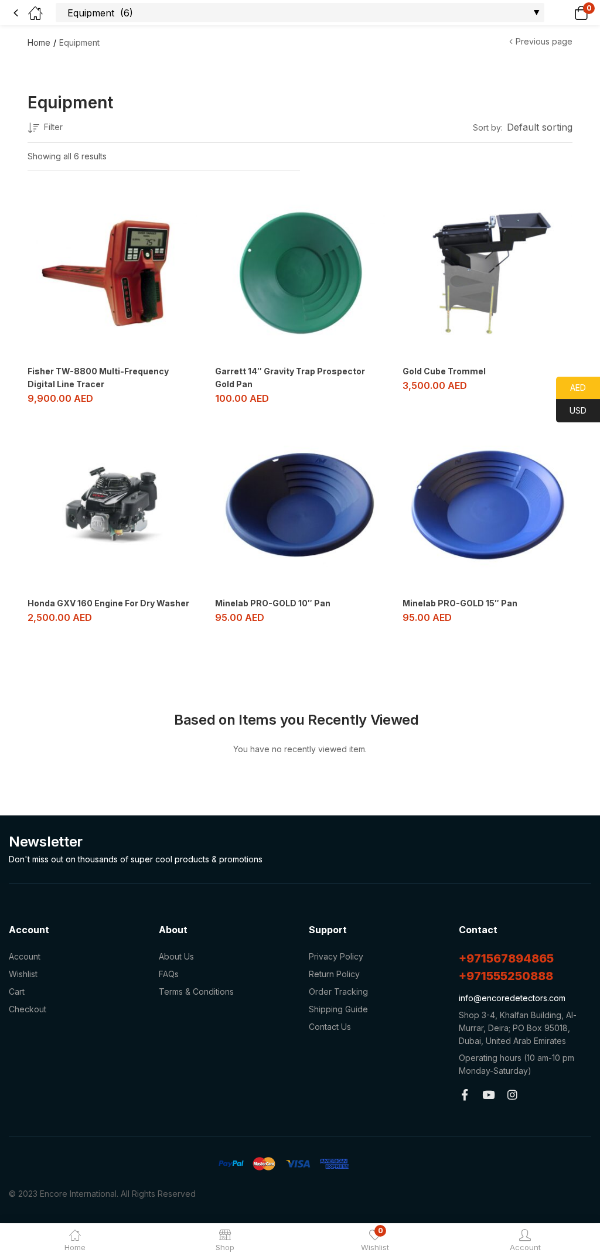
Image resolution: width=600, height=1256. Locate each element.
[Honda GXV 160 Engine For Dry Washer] (112, 505)
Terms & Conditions (196, 991)
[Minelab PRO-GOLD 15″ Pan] (487, 505)
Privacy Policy (336, 956)
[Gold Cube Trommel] (487, 273)
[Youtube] (488, 1094)
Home (39, 42)
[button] (566, 12)
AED (571, 387)
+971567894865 (506, 958)
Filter (53, 127)
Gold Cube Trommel (444, 371)
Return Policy (334, 974)
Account (24, 956)
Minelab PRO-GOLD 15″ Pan (460, 603)
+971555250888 (506, 976)
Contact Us (330, 1027)
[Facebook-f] (464, 1094)
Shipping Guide (338, 1009)
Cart (17, 991)
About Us (176, 956)
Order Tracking (338, 991)
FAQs (169, 974)
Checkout (27, 1009)
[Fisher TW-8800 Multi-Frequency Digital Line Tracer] (112, 273)
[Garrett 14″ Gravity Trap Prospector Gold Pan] (300, 273)
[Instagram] (512, 1094)
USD (571, 410)
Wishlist (23, 974)
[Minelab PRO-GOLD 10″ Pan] (300, 505)
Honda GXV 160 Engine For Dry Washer (108, 603)
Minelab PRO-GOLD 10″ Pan (272, 603)
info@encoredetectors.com (512, 998)
